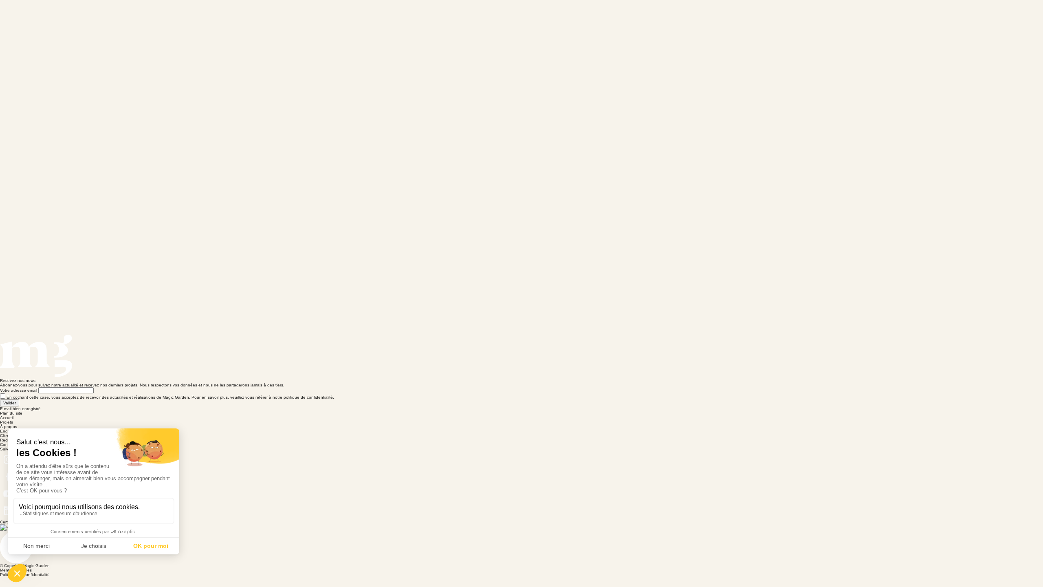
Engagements (778, 23)
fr (975, 23)
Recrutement (877, 23)
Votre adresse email (18, 390)
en (962, 23)
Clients (828, 23)
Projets (682, 23)
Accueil (641, 23)
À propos (725, 23)
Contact (928, 23)
